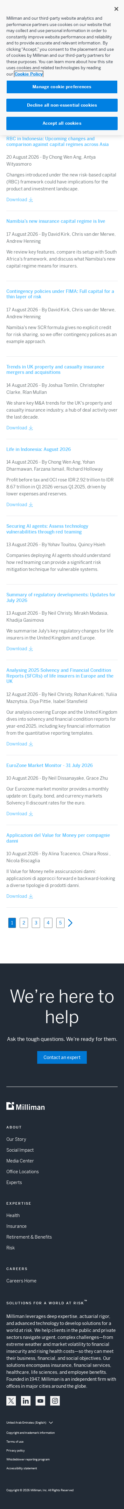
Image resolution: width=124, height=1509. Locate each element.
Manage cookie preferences (61, 86)
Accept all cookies (62, 123)
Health (13, 1215)
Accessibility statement (21, 1468)
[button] (70, 921)
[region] (62, 67)
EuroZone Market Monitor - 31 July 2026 (49, 765)
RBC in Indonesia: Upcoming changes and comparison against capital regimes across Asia (57, 141)
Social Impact (20, 1150)
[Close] (116, 9)
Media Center (20, 1161)
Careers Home (21, 1281)
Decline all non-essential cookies (62, 105)
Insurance (16, 1226)
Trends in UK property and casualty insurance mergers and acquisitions (55, 369)
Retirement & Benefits (29, 1237)
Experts (14, 1182)
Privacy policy (15, 1451)
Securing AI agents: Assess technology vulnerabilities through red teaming (47, 529)
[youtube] (40, 1401)
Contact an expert (62, 1057)
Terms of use (15, 1442)
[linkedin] (26, 1401)
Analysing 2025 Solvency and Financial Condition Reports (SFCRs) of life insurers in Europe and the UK (60, 676)
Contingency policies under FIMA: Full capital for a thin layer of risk (60, 294)
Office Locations (22, 1172)
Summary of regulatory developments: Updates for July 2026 (60, 597)
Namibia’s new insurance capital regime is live (55, 221)
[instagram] (55, 1401)
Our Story (16, 1139)
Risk (10, 1248)
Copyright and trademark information (30, 1433)
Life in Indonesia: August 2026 (38, 449)
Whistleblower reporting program (28, 1459)
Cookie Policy (29, 74)
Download (16, 199)
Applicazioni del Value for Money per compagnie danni (58, 838)
